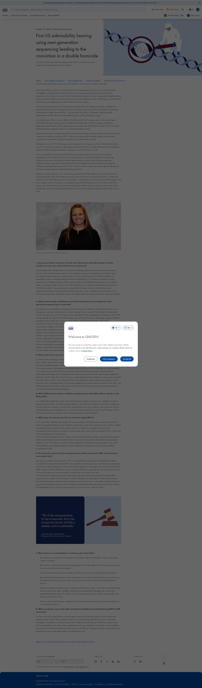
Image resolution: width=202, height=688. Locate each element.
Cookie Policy (87, 351)
